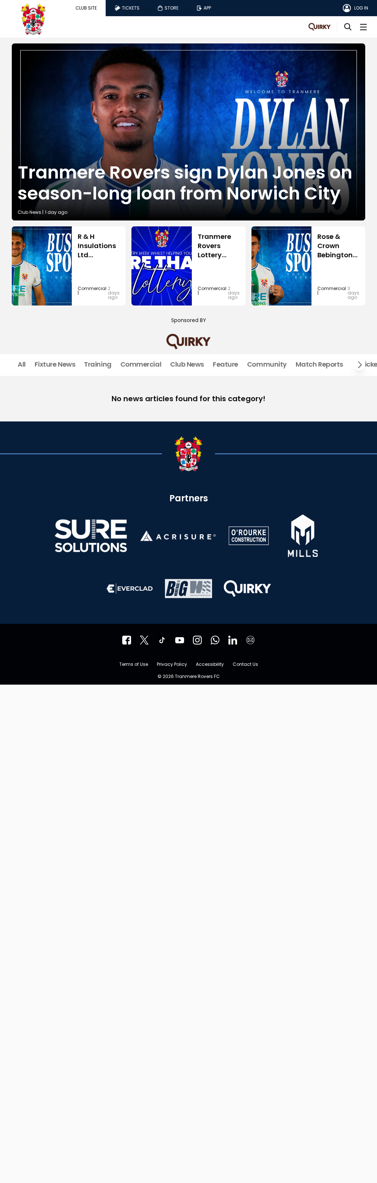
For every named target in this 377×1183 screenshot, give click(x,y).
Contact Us (245, 664)
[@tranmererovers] (162, 640)
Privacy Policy (172, 664)
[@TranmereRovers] (144, 640)
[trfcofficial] (126, 640)
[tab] (86, 8)
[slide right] (359, 365)
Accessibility (210, 664)
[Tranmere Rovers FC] (215, 640)
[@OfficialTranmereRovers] (179, 640)
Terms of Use (133, 664)
